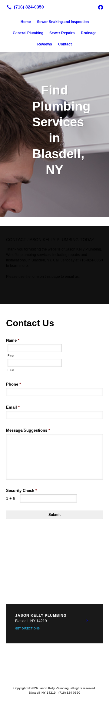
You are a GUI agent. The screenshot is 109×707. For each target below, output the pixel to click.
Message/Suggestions (28, 430)
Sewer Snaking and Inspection (63, 22)
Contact (65, 44)
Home (26, 22)
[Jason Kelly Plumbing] (54, 6)
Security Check (21, 491)
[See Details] (87, 620)
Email (13, 407)
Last (11, 370)
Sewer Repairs (62, 33)
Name (12, 340)
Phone (13, 384)
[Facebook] (100, 7)
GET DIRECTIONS (27, 628)
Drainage (89, 33)
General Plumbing (28, 33)
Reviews (44, 44)
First (11, 355)
